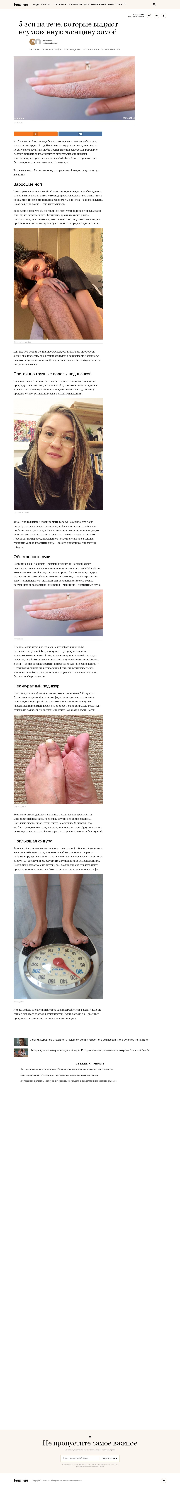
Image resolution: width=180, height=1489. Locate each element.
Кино (111, 5)
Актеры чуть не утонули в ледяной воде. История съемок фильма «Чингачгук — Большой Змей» (89, 1050)
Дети (86, 5)
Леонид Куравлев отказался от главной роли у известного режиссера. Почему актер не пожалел (89, 1039)
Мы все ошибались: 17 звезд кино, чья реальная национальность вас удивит (59, 1074)
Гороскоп (121, 5)
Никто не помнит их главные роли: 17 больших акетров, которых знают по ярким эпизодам (66, 1069)
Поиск (154, 4)
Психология (75, 5)
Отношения (59, 5)
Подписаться (109, 1458)
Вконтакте (156, 15)
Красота (46, 5)
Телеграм (149, 15)
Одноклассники (163, 15)
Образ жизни (98, 5)
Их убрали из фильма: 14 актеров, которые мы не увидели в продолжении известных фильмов (68, 1080)
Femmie (28, 3)
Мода (36, 5)
